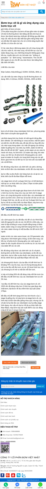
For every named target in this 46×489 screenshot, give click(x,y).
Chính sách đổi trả (7, 413)
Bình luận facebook (28, 362)
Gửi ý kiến (35, 367)
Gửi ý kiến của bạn (10, 362)
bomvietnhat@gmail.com (15, 438)
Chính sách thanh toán (8, 406)
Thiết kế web (24, 480)
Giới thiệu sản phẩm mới (16, 17)
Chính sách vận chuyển (8, 409)
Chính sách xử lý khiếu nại (9, 419)
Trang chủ (4, 17)
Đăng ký (40, 386)
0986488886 (15, 431)
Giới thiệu (4, 402)
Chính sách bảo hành (8, 416)
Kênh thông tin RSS (7, 423)
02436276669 (18, 435)
